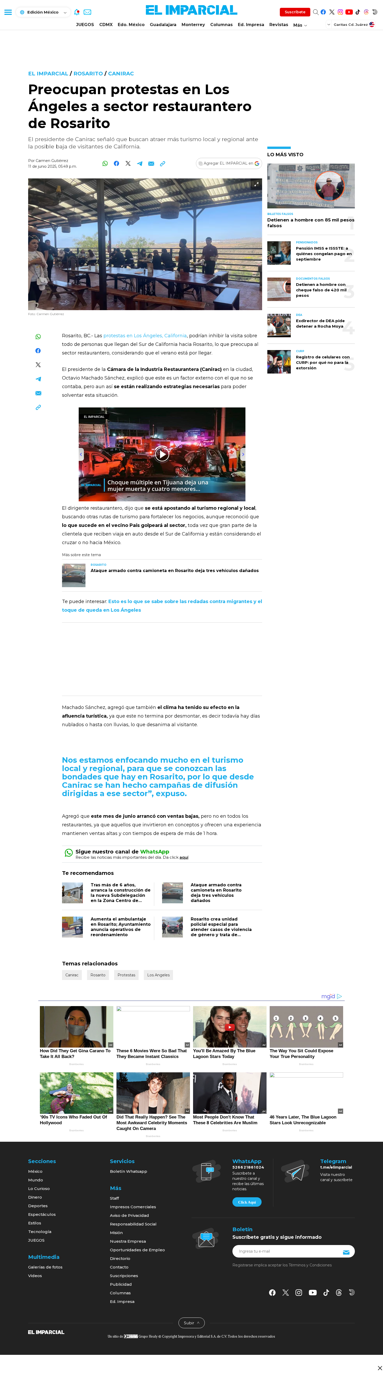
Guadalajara (163, 24)
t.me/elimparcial (336, 1167)
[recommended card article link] (73, 575)
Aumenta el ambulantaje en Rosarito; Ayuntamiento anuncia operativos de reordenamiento (121, 927)
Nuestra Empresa (128, 1241)
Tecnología (39, 1231)
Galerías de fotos (45, 1267)
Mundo (35, 1179)
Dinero (35, 1197)
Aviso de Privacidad (129, 1215)
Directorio (120, 1258)
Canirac (121, 73)
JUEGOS (85, 24)
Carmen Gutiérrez (52, 160)
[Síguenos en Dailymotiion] (352, 1292)
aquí (184, 857)
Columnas (221, 24)
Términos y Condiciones (310, 1265)
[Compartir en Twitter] (128, 163)
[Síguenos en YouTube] (349, 11)
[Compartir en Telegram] (139, 163)
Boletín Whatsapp (128, 1171)
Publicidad (121, 1284)
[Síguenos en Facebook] (323, 11)
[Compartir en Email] (151, 163)
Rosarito (88, 73)
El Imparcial (48, 73)
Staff (114, 1198)
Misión (116, 1232)
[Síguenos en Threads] (366, 11)
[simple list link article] (311, 188)
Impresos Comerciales (133, 1206)
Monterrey (193, 24)
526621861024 (248, 1167)
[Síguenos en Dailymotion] (374, 11)
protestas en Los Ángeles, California (145, 336)
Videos (35, 1275)
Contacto (119, 1267)
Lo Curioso (39, 1188)
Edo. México (131, 24)
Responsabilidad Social (133, 1224)
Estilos (34, 1222)
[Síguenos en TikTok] (357, 11)
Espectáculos (42, 1214)
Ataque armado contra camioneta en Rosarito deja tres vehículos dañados (216, 892)
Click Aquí (247, 1202)
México (35, 1171)
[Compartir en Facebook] (116, 163)
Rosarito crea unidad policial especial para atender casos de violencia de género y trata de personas (221, 929)
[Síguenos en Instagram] (340, 11)
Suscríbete (295, 12)
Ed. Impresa (251, 24)
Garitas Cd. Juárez (351, 24)
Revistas (278, 24)
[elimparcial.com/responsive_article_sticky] (379, 1368)
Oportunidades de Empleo (137, 1249)
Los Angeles (158, 975)
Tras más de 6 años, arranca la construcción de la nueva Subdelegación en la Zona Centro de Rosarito (121, 895)
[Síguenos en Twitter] (332, 11)
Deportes (38, 1205)
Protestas (126, 975)
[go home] (46, 1332)
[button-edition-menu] (329, 24)
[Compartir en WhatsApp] (105, 163)
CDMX (106, 24)
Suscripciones (124, 1275)
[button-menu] (8, 12)
